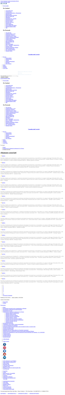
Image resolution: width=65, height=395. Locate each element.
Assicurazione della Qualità (8, 389)
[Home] (28, 74)
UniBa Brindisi (6, 339)
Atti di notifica (6, 383)
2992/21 (3, 235)
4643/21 (3, 162)
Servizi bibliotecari (9, 24)
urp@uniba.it (3, 393)
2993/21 (3, 196)
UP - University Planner (10, 49)
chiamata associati (9, 322)
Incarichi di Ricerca (7, 335)
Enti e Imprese (8, 63)
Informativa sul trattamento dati (9, 377)
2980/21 (3, 222)
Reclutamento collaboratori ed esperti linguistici (12, 309)
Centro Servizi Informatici (8, 365)
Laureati (7, 60)
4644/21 (3, 155)
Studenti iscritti (9, 59)
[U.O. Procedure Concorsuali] (9, 74)
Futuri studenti (8, 58)
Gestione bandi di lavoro (10, 38)
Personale (7, 62)
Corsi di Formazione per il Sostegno (10, 325)
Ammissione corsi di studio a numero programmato (13, 324)
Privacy (4, 374)
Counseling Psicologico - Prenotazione (13, 13)
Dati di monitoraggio (7, 387)
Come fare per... (9, 11)
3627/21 (3, 202)
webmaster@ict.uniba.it (23, 393)
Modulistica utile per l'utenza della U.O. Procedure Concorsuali (15, 330)
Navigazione (3, 305)
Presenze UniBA (9, 46)
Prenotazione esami (9, 19)
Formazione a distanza (10, 35)
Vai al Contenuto (4, 1)
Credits (4, 372)
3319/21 (3, 216)
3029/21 (3, 273)
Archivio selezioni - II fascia (11, 317)
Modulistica (8, 17)
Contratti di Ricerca (7, 334)
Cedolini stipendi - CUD (10, 33)
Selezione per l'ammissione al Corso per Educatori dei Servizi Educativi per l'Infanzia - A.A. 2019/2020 (23, 332)
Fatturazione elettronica (7, 376)
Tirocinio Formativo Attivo (8, 327)
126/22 (3, 169)
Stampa (4, 303)
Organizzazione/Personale (8, 328)
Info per (4, 56)
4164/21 (3, 182)
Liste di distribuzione (10, 40)
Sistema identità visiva (10, 48)
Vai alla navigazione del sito (13, 1)
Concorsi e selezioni (7, 386)
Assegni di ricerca (6, 333)
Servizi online (6, 5)
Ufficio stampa (6, 363)
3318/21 (3, 209)
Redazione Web (6, 364)
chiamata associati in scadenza (12, 315)
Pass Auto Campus (9, 44)
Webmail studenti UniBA (11, 26)
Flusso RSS (5, 301)
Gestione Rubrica (9, 39)
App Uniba (5, 68)
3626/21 (3, 248)
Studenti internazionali (10, 61)
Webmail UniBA (9, 50)
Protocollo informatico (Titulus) (12, 47)
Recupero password (10, 22)
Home (4, 147)
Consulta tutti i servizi (33, 54)
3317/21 (3, 254)
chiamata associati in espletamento (12, 316)
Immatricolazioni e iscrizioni (11, 15)
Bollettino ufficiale (6, 384)
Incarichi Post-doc (6, 336)
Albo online (5, 382)
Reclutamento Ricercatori (8, 323)
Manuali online (9, 14)
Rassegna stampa (9, 20)
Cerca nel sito (3, 75)
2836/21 (3, 266)
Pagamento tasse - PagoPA (11, 18)
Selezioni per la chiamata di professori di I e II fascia (13, 148)
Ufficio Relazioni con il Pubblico (9, 360)
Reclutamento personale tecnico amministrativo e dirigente (14, 308)
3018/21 (3, 260)
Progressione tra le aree (7, 310)
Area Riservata (6, 368)
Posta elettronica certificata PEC (9, 362)
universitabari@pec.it (12, 393)
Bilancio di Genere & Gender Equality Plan (12, 367)
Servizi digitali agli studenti (11, 25)
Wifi (6, 27)
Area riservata (8, 32)
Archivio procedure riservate (11, 321)
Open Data (5, 371)
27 (3, 294)
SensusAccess (8, 23)
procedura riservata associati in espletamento (14, 319)
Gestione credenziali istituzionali (12, 37)
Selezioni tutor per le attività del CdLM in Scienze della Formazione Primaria (18, 331)
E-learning (5, 375)
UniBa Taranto (6, 341)
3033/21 (3, 189)
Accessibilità (12, 373)
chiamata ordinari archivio (11, 314)
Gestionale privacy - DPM (11, 36)
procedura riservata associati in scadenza (14, 318)
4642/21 (3, 176)
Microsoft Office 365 (10, 16)
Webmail (5, 67)
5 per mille (5, 379)
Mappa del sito (6, 373)
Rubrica (4, 66)
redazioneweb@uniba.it (34, 393)
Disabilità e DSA (6, 366)
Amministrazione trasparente (8, 381)
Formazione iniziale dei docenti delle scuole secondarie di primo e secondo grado (19, 326)
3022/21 (3, 278)
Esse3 (4, 64)
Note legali (9, 374)
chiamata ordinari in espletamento (12, 313)
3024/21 (3, 241)
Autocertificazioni (9, 10)
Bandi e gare (5, 385)
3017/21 (3, 229)
